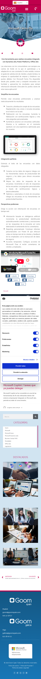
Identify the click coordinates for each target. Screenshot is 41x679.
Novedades (8, 441)
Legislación (8, 446)
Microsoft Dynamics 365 (11, 435)
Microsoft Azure (9, 433)
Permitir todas (20, 366)
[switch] (36, 339)
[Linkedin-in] (20, 673)
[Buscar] (35, 416)
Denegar (20, 378)
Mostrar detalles (29, 360)
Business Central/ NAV (11, 438)
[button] (2, 53)
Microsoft (5, 291)
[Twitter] (17, 673)
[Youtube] (26, 673)
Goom (6, 427)
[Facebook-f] (14, 673)
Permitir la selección (20, 372)
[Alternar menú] (26, 9)
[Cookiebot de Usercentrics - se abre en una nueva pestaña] (30, 298)
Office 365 (8, 443)
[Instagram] (23, 673)
